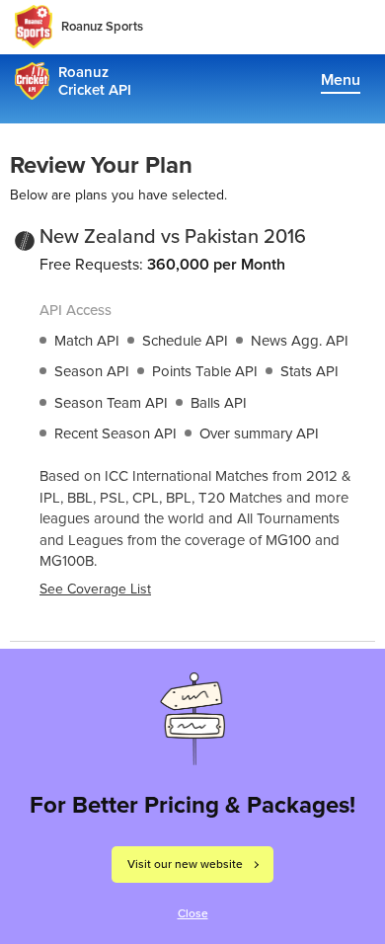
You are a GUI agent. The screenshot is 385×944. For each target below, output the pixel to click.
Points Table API (205, 371)
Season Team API (111, 403)
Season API (91, 371)
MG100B (66, 561)
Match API (86, 341)
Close (193, 913)
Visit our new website (185, 864)
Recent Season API (115, 433)
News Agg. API (299, 341)
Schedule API (185, 341)
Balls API (219, 403)
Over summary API (259, 433)
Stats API (309, 371)
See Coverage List (95, 589)
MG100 (288, 540)
